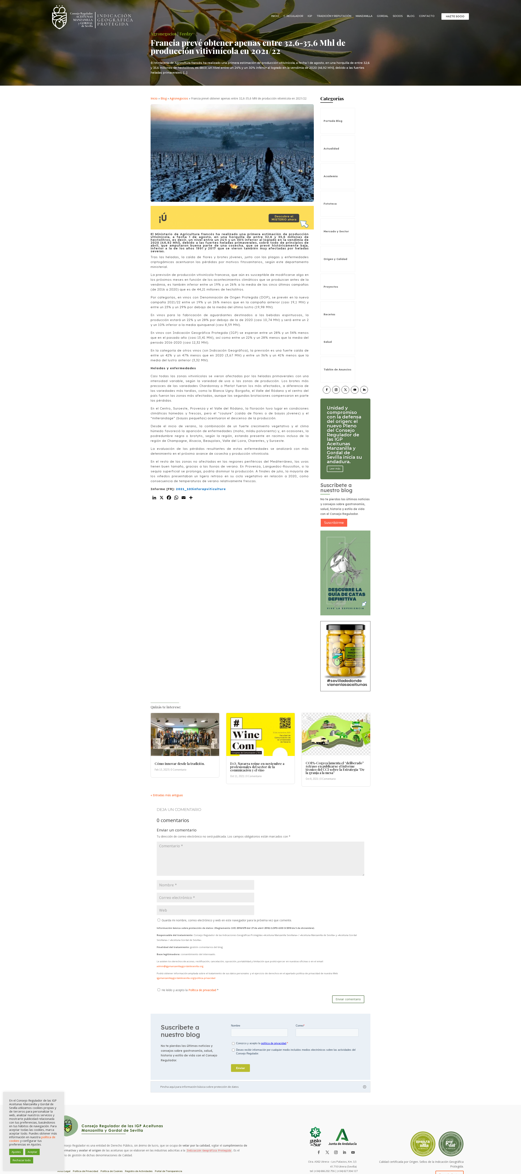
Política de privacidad (202, 990)
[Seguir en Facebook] (327, 390)
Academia (331, 176)
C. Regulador (293, 15)
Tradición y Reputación (334, 15)
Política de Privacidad (85, 1171)
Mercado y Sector (336, 231)
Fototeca (330, 203)
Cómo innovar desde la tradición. (180, 763)
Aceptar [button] (32, 1152)
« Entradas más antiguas (167, 795)
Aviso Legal (63, 1171)
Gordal (382, 15)
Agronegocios (179, 98)
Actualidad (331, 148)
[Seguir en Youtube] (355, 390)
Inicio (275, 15)
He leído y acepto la (190, 990)
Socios (398, 15)
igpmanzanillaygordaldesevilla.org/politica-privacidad (186, 978)
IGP (310, 15)
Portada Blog (333, 120)
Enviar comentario (348, 999)
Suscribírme (334, 522)
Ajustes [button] (16, 1152)
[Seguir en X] (345, 390)
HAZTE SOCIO (455, 16)
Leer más (335, 455)
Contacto (427, 15)
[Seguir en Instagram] (336, 390)
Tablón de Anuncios (337, 369)
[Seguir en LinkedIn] (364, 390)
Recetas (329, 314)
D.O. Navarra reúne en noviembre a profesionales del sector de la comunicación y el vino (257, 766)
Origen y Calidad (335, 259)
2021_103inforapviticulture (201, 489)
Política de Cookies (112, 1171)
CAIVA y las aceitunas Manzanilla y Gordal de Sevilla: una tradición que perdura (342, 435)
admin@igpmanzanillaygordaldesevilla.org (180, 966)
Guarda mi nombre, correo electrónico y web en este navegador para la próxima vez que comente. (227, 920)
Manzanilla (364, 15)
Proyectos (331, 286)
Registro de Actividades (138, 1171)
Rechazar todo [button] (22, 1160)
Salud (328, 341)
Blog (411, 15)
